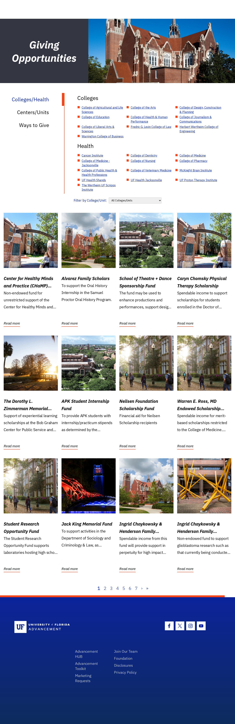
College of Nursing (143, 161)
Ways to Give (34, 125)
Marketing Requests (83, 678)
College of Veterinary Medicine (151, 170)
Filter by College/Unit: (90, 200)
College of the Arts (143, 107)
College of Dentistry (144, 155)
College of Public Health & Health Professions (99, 173)
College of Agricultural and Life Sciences (102, 110)
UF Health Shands (94, 180)
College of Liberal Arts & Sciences (98, 129)
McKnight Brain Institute (196, 170)
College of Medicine (193, 155)
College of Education (95, 117)
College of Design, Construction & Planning (200, 110)
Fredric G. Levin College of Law (151, 127)
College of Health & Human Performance (149, 119)
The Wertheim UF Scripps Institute (99, 187)
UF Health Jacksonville (146, 180)
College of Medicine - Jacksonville (96, 163)
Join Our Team (126, 651)
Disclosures (123, 665)
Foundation (123, 658)
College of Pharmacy (193, 161)
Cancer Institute (92, 155)
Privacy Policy (125, 672)
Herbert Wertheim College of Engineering (199, 129)
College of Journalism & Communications (196, 119)
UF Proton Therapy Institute (198, 180)
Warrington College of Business (103, 136)
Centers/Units (33, 112)
